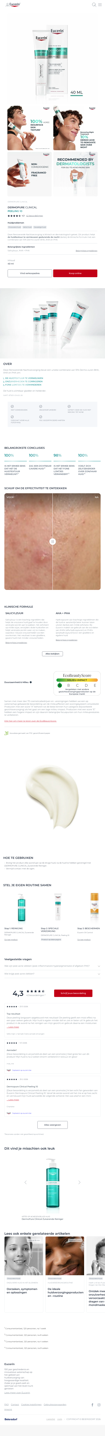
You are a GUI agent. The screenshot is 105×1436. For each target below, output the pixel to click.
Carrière (50, 1419)
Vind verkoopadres (30, 273)
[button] (52, 966)
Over (59, 1419)
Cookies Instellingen (31, 1404)
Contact (15, 1404)
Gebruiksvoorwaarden (55, 1404)
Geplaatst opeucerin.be (21, 1070)
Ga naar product (11, 939)
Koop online (75, 273)
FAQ (6, 1404)
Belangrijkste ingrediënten (86, 251)
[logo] (15, 5)
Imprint (8, 1409)
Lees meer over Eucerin (17, 1392)
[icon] (92, 1404)
